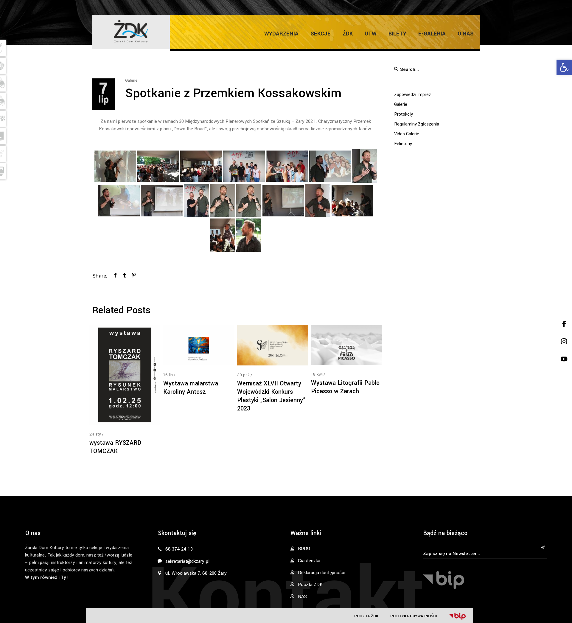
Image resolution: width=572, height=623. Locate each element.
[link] (564, 67)
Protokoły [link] (403, 114)
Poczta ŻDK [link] (366, 616)
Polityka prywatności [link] (413, 616)
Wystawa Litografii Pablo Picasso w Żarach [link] (345, 387)
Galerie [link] (131, 80)
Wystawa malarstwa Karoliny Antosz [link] (190, 387)
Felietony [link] (403, 144)
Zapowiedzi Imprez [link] (412, 95)
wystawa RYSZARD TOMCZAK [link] (115, 446)
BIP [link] (457, 616)
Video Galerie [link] (406, 134)
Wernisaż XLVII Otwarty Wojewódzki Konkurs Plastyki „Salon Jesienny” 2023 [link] (271, 396)
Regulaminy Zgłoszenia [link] (416, 124)
